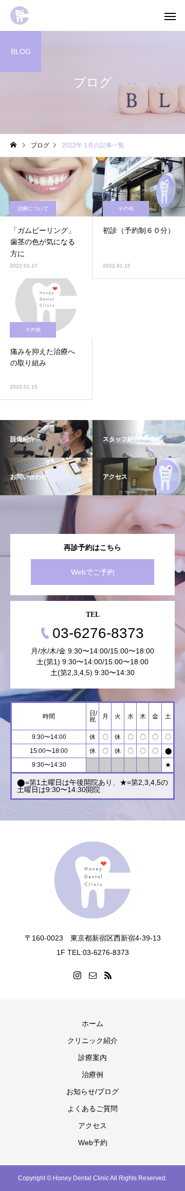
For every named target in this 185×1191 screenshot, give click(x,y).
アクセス (92, 1125)
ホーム (92, 1023)
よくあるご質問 (92, 1108)
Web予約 (92, 1142)
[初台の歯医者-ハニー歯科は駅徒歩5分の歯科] (19, 15)
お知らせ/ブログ (92, 1091)
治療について (32, 208)
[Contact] (92, 975)
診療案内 (92, 1057)
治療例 (92, 1074)
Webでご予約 (93, 572)
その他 (126, 208)
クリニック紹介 (92, 1040)
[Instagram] (77, 975)
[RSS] (108, 975)
